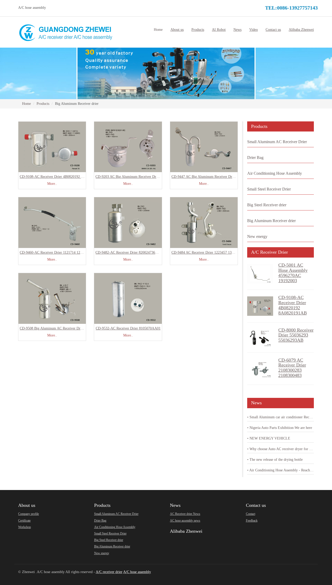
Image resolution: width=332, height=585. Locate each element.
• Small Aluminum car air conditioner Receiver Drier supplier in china (280, 417)
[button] (177, 29)
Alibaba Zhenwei (186, 531)
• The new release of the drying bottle (275, 460)
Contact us (256, 505)
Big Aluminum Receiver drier (271, 220)
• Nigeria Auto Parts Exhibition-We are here (279, 428)
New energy (257, 236)
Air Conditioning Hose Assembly (274, 173)
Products (43, 104)
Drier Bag (255, 157)
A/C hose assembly (137, 572)
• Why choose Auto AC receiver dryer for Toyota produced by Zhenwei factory (280, 449)
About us (26, 505)
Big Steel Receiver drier (266, 205)
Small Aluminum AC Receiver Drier (277, 142)
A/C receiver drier (109, 572)
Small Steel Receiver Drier (269, 189)
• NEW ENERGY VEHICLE (268, 438)
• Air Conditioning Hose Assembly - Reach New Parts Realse (280, 470)
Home (158, 30)
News (175, 505)
